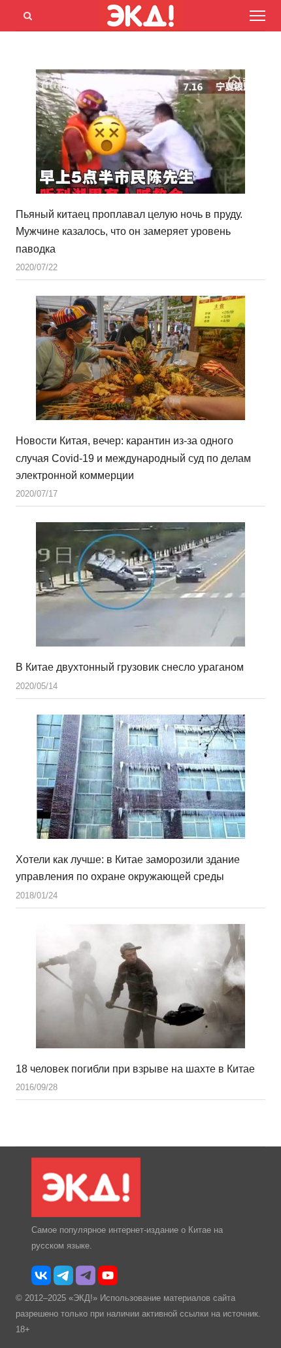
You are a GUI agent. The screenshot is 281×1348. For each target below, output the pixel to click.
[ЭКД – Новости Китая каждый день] (85, 1214)
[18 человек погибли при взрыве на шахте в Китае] (140, 986)
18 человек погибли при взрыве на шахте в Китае (135, 1068)
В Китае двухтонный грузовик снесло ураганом (130, 667)
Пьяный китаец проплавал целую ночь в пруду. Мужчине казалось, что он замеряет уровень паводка (129, 232)
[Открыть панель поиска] (25, 14)
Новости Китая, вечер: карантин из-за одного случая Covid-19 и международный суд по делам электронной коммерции (133, 458)
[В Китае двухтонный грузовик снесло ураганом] (140, 584)
